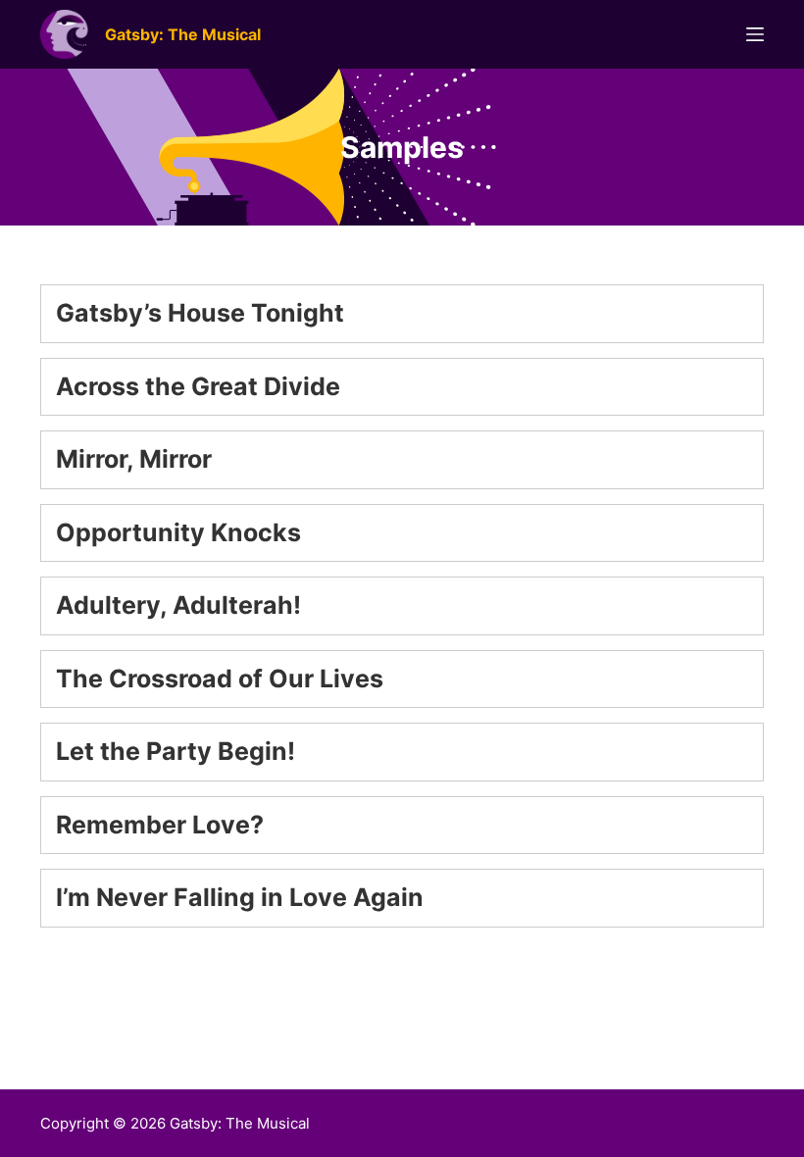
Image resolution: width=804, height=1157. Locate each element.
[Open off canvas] (755, 34)
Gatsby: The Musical (183, 34)
